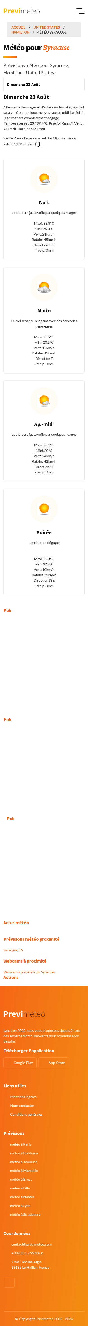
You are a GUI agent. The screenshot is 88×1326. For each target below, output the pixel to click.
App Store (57, 1062)
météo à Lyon (20, 1205)
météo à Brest (21, 1179)
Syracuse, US (13, 950)
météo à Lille (20, 1188)
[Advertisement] (44, 662)
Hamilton (20, 32)
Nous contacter (22, 1105)
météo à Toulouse (23, 1162)
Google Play (23, 1062)
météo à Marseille (24, 1170)
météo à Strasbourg (25, 1214)
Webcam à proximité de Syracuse (29, 972)
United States (47, 27)
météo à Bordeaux (24, 1153)
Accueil (18, 27)
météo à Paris (20, 1144)
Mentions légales (23, 1097)
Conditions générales (26, 1114)
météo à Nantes (22, 1197)
